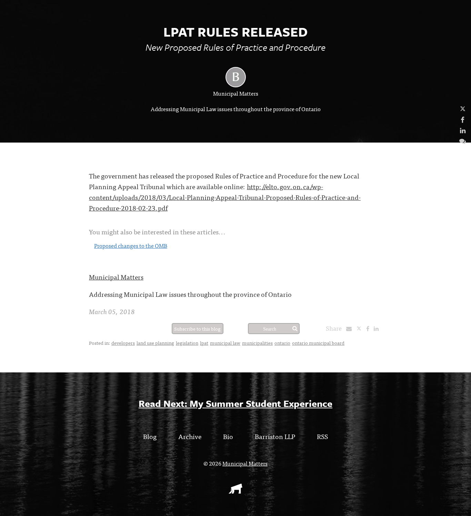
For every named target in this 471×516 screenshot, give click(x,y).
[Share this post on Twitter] (361, 328)
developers (123, 343)
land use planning (155, 343)
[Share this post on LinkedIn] (378, 328)
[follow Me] (462, 108)
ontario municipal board (318, 343)
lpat (204, 343)
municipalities (257, 343)
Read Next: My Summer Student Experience (235, 403)
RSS (322, 436)
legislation (187, 343)
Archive (189, 436)
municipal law (225, 343)
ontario (282, 343)
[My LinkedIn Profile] (462, 130)
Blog (150, 436)
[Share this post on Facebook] (369, 328)
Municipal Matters (235, 93)
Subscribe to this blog (197, 328)
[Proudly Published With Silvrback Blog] (235, 491)
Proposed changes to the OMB (130, 245)
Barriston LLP (275, 436)
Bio (228, 436)
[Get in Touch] (462, 140)
